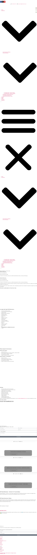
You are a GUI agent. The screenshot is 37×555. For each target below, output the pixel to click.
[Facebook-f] (1, 2)
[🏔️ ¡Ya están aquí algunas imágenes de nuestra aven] (28, 517)
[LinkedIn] (36, 12)
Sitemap (1, 538)
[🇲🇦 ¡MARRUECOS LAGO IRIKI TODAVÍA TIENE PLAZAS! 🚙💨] (9, 517)
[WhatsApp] (36, 9)
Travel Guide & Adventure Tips (7, 95)
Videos (2, 98)
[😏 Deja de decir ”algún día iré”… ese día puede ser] (34, 517)
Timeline (2, 263)
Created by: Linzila (2, 553)
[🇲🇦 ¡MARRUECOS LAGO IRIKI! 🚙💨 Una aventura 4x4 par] (15, 517)
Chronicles (2, 99)
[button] (18, 139)
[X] (36, 11)
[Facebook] (36, 8)
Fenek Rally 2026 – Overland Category (9, 92)
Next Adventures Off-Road (6, 218)
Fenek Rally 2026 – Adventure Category (9, 93)
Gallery (2, 264)
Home (2, 9)
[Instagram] (3, 2)
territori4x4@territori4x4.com (22, 398)
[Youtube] (4, 2)
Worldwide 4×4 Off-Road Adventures (8, 94)
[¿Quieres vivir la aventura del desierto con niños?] (22, 517)
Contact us (3, 100)
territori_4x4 (3, 510)
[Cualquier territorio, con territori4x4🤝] (3, 517)
